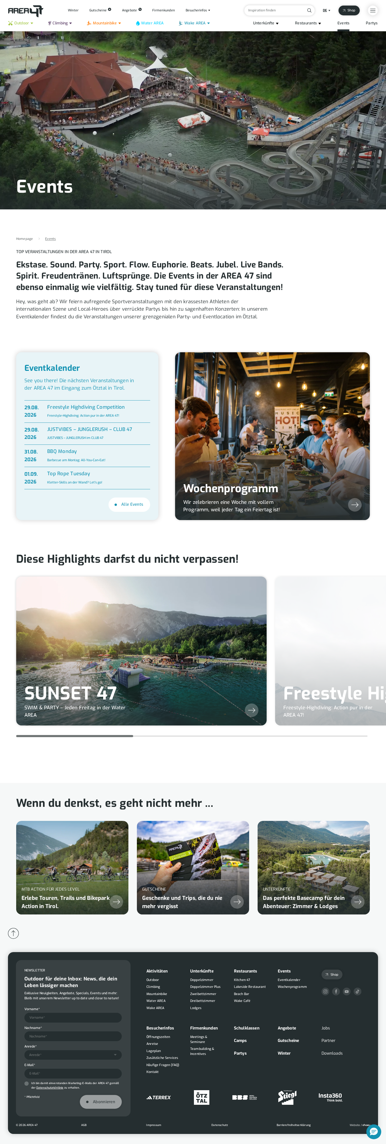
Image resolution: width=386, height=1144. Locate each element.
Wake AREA (195, 23)
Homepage (24, 239)
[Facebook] (336, 992)
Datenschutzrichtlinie (49, 1088)
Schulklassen (246, 1028)
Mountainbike (104, 23)
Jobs (326, 1028)
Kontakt (152, 1072)
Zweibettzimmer (203, 994)
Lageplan (153, 1051)
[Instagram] (325, 992)
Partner (329, 1041)
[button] (373, 1131)
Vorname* (32, 1009)
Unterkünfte (264, 23)
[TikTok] (357, 992)
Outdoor (21, 23)
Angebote (287, 1028)
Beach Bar (241, 994)
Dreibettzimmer (202, 1001)
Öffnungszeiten (158, 1037)
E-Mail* (29, 1065)
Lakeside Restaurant (250, 987)
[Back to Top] (13, 933)
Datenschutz (219, 1125)
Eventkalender (289, 980)
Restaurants (306, 23)
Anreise (152, 1044)
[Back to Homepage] (26, 11)
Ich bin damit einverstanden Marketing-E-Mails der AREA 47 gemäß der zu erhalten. (75, 1085)
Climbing (60, 23)
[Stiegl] (287, 1097)
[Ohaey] (360, 1125)
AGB (84, 1125)
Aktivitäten (157, 971)
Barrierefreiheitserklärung (294, 1125)
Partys (372, 23)
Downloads (332, 1053)
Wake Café (242, 1001)
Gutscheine (288, 1041)
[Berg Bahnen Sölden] (244, 1097)
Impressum (153, 1125)
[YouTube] (346, 992)
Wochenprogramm (292, 987)
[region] (193, 862)
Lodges (195, 1008)
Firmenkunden (204, 1028)
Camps (240, 1041)
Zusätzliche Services (162, 1058)
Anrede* (30, 1046)
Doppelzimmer (201, 980)
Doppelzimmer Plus (205, 987)
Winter (284, 1053)
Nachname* (33, 1028)
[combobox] (73, 1055)
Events (343, 23)
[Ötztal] (201, 1097)
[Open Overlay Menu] (373, 10)
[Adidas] (158, 1097)
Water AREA (152, 23)
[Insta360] (331, 1097)
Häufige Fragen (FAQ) (162, 1065)
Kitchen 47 (242, 980)
